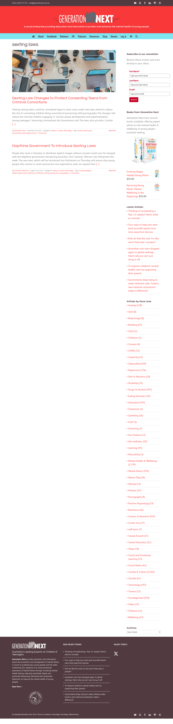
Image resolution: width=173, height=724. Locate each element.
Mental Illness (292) (138, 471)
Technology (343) (137, 584)
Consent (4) (134, 344)
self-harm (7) (135, 529)
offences (31, 173)
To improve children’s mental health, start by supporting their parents (143, 269)
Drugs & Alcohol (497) (140, 389)
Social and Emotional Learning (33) (139, 557)
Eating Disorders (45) (139, 396)
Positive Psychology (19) (140, 503)
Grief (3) (132, 422)
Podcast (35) (134, 490)
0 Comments (42, 133)
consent (80, 131)
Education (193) (136, 402)
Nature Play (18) (136, 477)
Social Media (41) (137, 565)
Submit (134, 100)
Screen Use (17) (136, 522)
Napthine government (19, 173)
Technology (70, 76)
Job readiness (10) (137, 441)
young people (64, 173)
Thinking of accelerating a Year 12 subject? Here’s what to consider (143, 214)
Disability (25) (135, 383)
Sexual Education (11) (139, 542)
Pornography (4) (136, 496)
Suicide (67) (134, 578)
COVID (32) (134, 350)
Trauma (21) (134, 591)
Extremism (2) (135, 409)
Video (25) (133, 604)
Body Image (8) (136, 318)
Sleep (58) (133, 548)
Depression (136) (137, 370)
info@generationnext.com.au (39, 3)
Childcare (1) (134, 337)
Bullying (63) (135, 324)
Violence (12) (135, 610)
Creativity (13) (135, 357)
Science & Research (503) (141, 516)
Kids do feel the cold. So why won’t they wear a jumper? (84, 670)
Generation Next (20, 131)
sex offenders (39, 173)
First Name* (134, 71)
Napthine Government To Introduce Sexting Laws (54, 146)
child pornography (85, 170)
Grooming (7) (135, 428)
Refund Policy (74, 714)
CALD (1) (132, 331)
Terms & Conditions (44, 714)
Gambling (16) (135, 415)
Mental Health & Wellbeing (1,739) (142, 462)
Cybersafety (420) (137, 363)
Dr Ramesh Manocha (21, 170)
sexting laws (87, 131)
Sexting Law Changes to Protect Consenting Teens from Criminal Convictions (63, 67)
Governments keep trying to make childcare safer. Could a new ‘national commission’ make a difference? (85, 697)
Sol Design (64, 714)
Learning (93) (135, 447)
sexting (46, 173)
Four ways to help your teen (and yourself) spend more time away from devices (142, 228)
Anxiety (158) (135, 305)
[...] (13, 124)
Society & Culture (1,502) (141, 571)
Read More (112, 131)
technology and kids (29, 133)
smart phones (16, 133)
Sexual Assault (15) (138, 535)
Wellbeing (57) (135, 617)
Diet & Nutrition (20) (139, 376)
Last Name (134, 81)
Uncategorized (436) (138, 597)
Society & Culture (60, 76)
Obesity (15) (134, 484)
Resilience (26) (136, 509)
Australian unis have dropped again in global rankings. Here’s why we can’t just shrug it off (83, 678)
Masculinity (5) (135, 454)
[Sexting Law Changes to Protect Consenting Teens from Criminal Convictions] (64, 71)
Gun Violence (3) (136, 434)
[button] (136, 36)
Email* (132, 90)
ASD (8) (132, 311)
